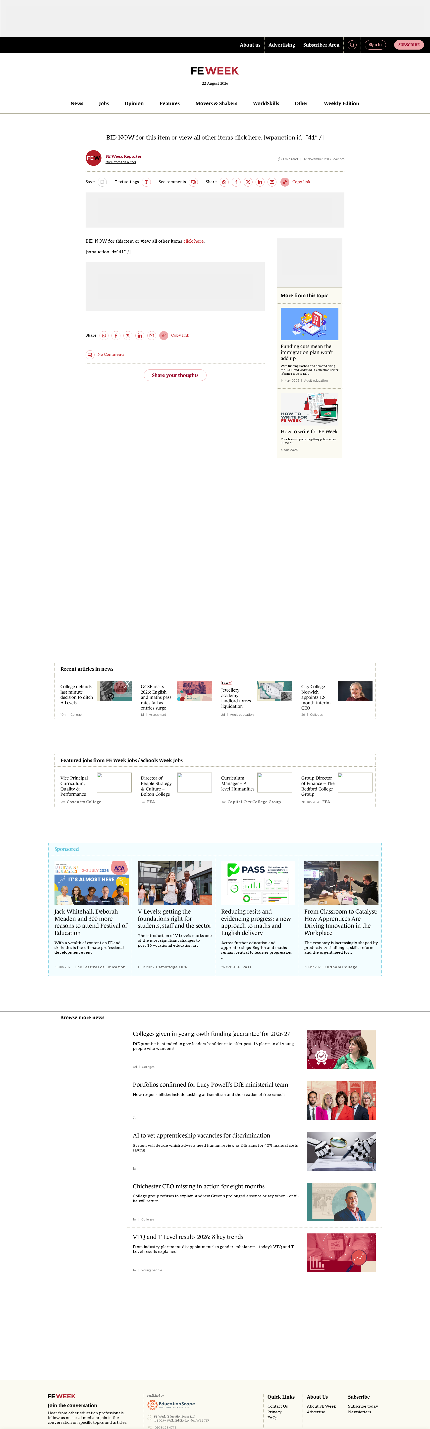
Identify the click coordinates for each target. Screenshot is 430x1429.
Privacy (275, 1412)
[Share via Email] (272, 182)
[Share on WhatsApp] (224, 182)
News (77, 103)
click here (193, 241)
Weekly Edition (341, 103)
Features (170, 103)
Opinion (134, 103)
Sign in (375, 44)
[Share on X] (248, 182)
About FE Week (321, 1406)
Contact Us (278, 1406)
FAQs (272, 1418)
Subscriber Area (321, 45)
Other (301, 103)
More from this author (121, 162)
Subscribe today (363, 1406)
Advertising (282, 45)
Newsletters (359, 1412)
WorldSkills (266, 103)
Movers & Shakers (216, 103)
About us (250, 45)
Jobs (104, 103)
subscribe (409, 44)
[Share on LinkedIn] (260, 182)
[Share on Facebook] (236, 182)
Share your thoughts (175, 375)
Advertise (316, 1412)
